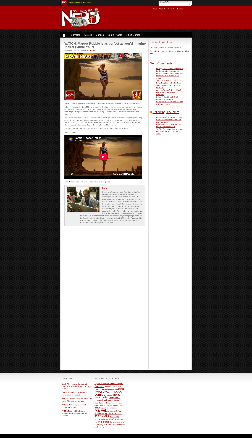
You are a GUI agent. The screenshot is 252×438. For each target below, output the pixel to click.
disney (116, 394)
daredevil (110, 392)
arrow (111, 383)
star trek (119, 414)
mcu (118, 410)
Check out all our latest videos (80, 3)
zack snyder (99, 427)
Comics (100, 35)
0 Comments (91, 50)
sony (103, 414)
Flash (111, 398)
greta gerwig (79, 182)
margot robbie (95, 182)
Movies (88, 35)
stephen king (114, 417)
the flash (105, 422)
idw (116, 403)
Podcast (180, 9)
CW (105, 391)
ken (87, 182)
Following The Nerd (166, 112)
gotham (117, 400)
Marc (104, 188)
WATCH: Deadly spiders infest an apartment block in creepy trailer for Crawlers (74, 413)
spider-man (110, 414)
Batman (99, 386)
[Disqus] (105, 264)
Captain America (112, 389)
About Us (162, 9)
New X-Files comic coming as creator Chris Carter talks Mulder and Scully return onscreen (169, 119)
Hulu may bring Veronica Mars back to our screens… (169, 76)
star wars (101, 416)
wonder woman (113, 424)
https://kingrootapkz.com (165, 73)
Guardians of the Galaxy (104, 403)
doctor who (101, 397)
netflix (97, 413)
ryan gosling (105, 182)
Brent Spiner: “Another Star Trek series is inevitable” (168, 85)
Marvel (100, 410)
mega (158, 90)
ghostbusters (107, 400)
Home (155, 9)
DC (116, 391)
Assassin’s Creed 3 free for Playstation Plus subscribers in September (169, 92)
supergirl (109, 419)
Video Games (133, 35)
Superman (118, 419)
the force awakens (117, 422)
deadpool (109, 395)
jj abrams (102, 405)
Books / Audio (115, 35)
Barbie (71, 182)
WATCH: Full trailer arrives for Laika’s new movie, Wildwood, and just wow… (169, 131)
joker (107, 405)
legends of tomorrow (108, 408)
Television (75, 35)
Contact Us (171, 9)
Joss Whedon (113, 405)
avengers (119, 383)
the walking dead (100, 425)
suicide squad (100, 419)
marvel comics (111, 411)
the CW (97, 422)
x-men (122, 424)
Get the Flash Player (157, 51)
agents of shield (101, 384)
